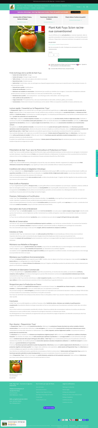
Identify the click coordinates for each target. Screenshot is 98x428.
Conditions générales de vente (82, 425)
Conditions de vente (67, 399)
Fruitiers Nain (39, 397)
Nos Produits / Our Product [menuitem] (41, 6)
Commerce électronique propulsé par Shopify (41, 425)
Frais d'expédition (52, 44)
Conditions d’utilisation (74, 426)
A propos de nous (48, 22)
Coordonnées (65, 425)
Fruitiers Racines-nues (41, 399)
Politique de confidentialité (69, 392)
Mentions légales (72, 425)
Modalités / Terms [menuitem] (66, 6)
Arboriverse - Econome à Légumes (26, 425)
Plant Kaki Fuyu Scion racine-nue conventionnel (16, 375)
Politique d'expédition (68, 397)
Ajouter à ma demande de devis (68, 60)
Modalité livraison (21, 22)
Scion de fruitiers (40, 387)
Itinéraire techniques (74, 20)
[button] (84, 6)
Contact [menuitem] (33, 8)
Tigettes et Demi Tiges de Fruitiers (44, 392)
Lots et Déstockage (75, 12)
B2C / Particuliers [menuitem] (28, 6)
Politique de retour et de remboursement (72, 394)
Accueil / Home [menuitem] (40, 8)
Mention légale (66, 389)
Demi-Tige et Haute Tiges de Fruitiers (44, 394)
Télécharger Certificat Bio (68, 387)
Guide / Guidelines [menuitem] (56, 6)
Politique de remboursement (62, 426)
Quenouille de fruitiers (41, 389)
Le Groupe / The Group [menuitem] (23, 8)
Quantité (50, 52)
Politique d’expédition (84, 426)
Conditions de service (68, 402)
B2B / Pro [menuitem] (19, 6)
